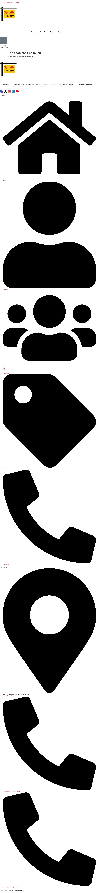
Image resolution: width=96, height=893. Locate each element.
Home (32, 32)
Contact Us (53, 32)
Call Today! (3, 45)
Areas (45, 32)
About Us (38, 32)
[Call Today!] (3, 40)
